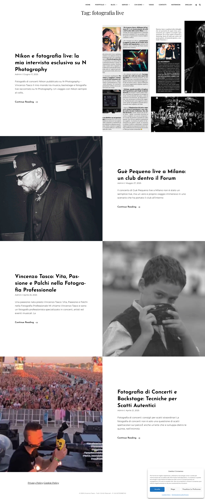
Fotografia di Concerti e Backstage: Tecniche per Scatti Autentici (147, 399)
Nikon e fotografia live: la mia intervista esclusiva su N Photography (50, 63)
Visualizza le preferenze (191, 489)
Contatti (162, 5)
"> (1, 358)
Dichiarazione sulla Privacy (180, 494)
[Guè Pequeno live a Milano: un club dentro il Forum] (51, 188)
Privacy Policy (35, 483)
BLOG (113, 5)
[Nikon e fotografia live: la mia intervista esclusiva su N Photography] (153, 78)
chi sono (138, 5)
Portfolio (99, 5)
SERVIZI (125, 5)
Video (151, 5)
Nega (173, 489)
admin (18, 74)
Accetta (157, 489)
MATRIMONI (175, 5)
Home (87, 5)
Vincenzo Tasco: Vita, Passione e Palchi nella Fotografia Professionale (50, 283)
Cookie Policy (166, 494)
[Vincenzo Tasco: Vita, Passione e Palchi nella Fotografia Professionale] (153, 299)
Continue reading (26, 102)
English (188, 5)
